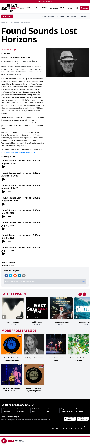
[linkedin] (19, 275)
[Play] (4, 440)
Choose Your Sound (67, 411)
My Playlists (79, 411)
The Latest (36, 8)
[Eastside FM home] (10, 8)
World (9, 53)
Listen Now (28, 8)
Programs (4, 23)
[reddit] (15, 275)
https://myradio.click (83, 429)
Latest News (6, 411)
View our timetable (8, 262)
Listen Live (20, 409)
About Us (62, 8)
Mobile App (20, 411)
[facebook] (6, 275)
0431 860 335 (21, 426)
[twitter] (10, 275)
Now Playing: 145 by (45, 1)
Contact (70, 8)
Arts (33, 411)
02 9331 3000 (8, 426)
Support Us (44, 8)
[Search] (77, 8)
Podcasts (49, 409)
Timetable (79, 409)
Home (22, 8)
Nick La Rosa (62, 429)
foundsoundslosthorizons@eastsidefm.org (18, 152)
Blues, (4, 53)
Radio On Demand (37, 409)
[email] (24, 275)
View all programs (7, 265)
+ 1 (45, 317)
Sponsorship (54, 8)
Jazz (47, 411)
